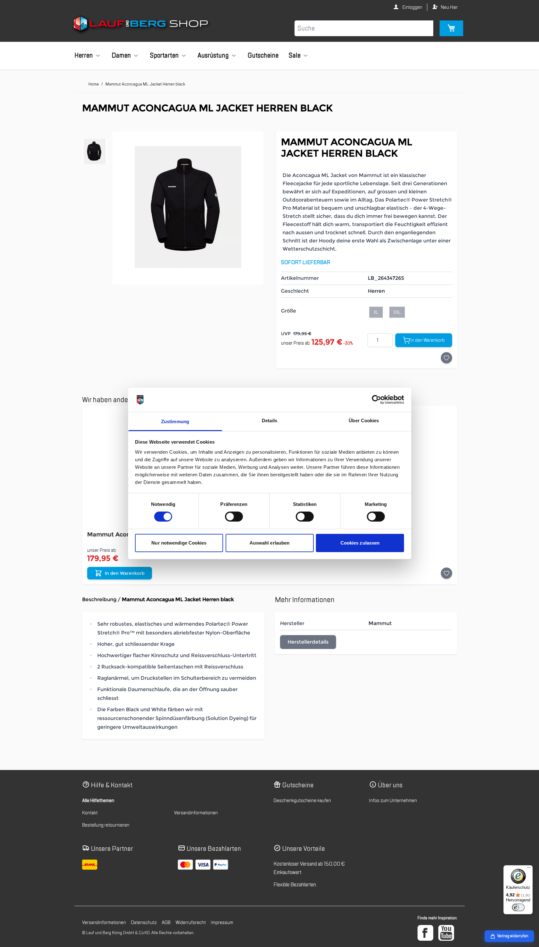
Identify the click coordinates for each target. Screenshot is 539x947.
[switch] (234, 517)
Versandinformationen (196, 812)
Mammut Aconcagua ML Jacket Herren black (145, 84)
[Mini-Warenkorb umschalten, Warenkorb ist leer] (451, 28)
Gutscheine (263, 55)
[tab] (94, 151)
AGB (166, 922)
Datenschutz (144, 922)
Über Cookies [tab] (364, 420)
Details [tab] (269, 420)
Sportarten (164, 55)
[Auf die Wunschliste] (446, 357)
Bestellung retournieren (105, 825)
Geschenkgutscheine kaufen (302, 800)
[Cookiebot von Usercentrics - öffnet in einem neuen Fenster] (376, 399)
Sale (294, 55)
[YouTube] (446, 933)
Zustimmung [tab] (175, 421)
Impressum (222, 922)
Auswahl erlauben (270, 542)
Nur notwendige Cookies (178, 542)
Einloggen (411, 7)
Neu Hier (449, 7)
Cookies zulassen (360, 542)
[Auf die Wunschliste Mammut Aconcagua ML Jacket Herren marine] (446, 573)
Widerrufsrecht (191, 922)
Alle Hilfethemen (98, 800)
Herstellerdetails (308, 642)
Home (93, 84)
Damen (121, 55)
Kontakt (90, 812)
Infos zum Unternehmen (393, 800)
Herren (84, 55)
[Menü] (529, 869)
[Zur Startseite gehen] (141, 25)
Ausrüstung (213, 55)
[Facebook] (425, 933)
